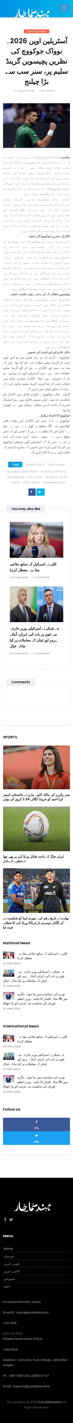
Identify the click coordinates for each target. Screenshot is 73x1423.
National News (36, 31)
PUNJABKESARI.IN (50, 1402)
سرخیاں (9, 1256)
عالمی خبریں (12, 1271)
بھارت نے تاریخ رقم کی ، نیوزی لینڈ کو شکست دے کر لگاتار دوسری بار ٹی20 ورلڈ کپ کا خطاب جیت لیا (36, 923)
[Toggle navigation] (64, 8)
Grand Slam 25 (56, 477)
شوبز (7, 1286)
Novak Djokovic (53, 471)
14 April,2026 (42, 577)
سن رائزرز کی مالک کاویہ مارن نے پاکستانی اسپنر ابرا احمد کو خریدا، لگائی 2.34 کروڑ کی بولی (36, 796)
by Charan (48, 90)
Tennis (15, 482)
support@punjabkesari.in (31, 1386)
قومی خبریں (11, 1264)
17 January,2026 (24, 90)
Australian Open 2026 (25, 477)
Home (8, 1249)
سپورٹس (9, 1279)
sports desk (35, 464)
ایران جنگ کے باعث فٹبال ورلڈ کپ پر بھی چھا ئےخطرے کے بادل (33, 858)
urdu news (31, 482)
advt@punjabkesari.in (32, 1312)
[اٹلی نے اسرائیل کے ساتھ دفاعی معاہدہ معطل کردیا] (36, 540)
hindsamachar (54, 482)
